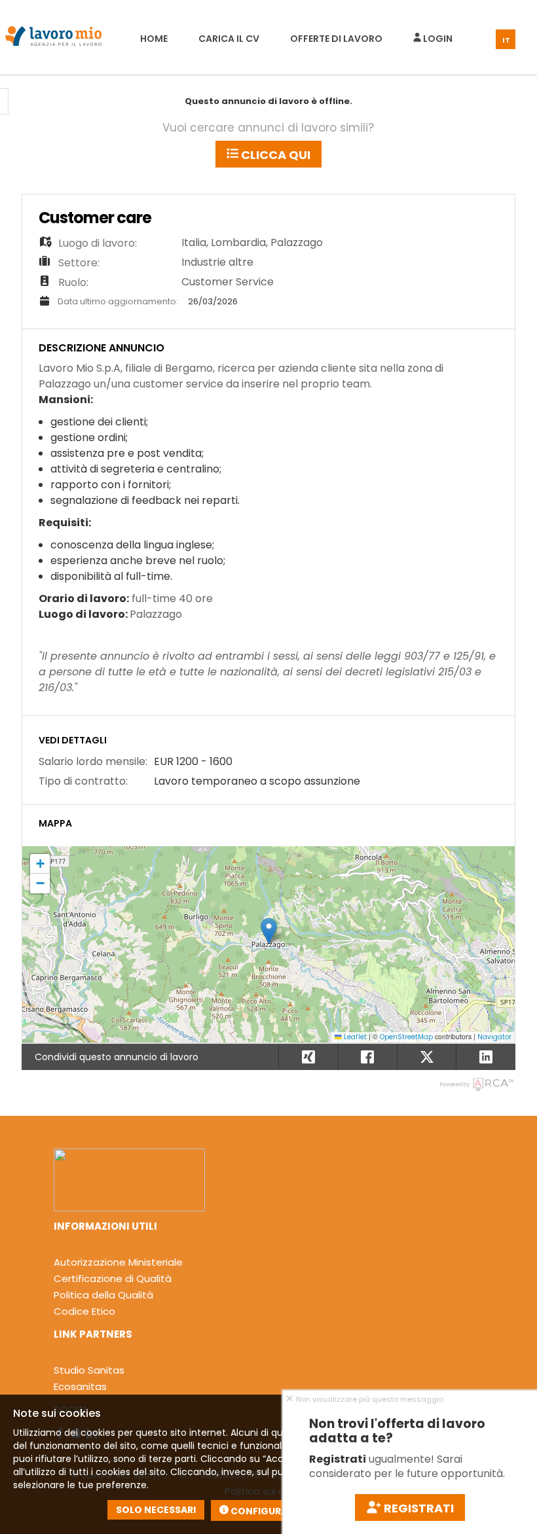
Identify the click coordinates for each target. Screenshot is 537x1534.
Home (154, 38)
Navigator (494, 1037)
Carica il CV (228, 38)
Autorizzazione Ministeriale (118, 1262)
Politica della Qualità (103, 1295)
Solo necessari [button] (156, 1509)
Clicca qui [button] (274, 155)
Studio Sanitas (89, 1370)
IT (506, 40)
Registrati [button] (417, 1508)
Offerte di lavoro (336, 38)
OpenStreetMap (406, 1037)
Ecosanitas (80, 1386)
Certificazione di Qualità (113, 1278)
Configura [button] (258, 1511)
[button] (269, 931)
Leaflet (354, 1037)
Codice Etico (84, 1311)
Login (437, 38)
